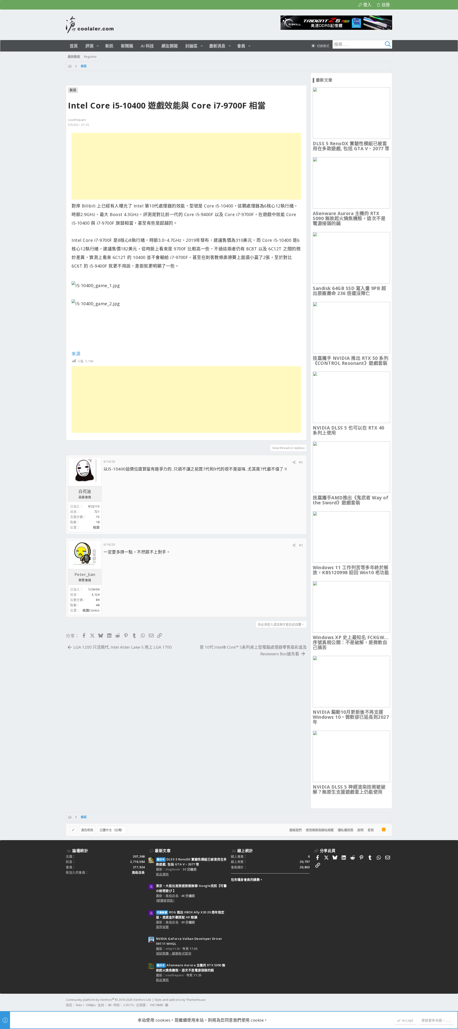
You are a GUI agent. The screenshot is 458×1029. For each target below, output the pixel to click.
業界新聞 (162, 927)
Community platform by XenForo (108, 1000)
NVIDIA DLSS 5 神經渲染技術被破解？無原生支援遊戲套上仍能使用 (349, 789)
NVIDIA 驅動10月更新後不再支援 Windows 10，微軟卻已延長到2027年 (351, 717)
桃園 (96, 527)
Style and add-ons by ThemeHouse (180, 1000)
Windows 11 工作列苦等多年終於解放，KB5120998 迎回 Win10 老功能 (351, 570)
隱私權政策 (345, 830)
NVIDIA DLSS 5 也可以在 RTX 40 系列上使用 (348, 430)
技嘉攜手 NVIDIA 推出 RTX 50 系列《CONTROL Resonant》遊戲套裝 (350, 360)
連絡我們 (295, 830)
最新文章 (163, 850)
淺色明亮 (87, 830)
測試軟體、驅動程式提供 (174, 953)
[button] (97, 45)
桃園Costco (91, 610)
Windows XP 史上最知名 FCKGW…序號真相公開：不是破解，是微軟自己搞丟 (350, 642)
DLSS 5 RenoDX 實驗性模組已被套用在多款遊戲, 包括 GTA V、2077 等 (351, 146)
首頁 (371, 830)
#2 (301, 462)
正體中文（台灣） (111, 830)
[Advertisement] (186, 166)
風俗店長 (138, 872)
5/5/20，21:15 (78, 125)
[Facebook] (390, 1002)
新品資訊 (162, 874)
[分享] (294, 462)
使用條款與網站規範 (320, 830)
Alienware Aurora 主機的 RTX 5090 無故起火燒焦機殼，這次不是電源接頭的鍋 (349, 218)
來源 (76, 354)
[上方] (377, 830)
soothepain (77, 120)
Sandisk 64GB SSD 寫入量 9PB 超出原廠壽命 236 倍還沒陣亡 (349, 290)
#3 (301, 545)
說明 (360, 830)
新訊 (73, 90)
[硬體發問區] (165, 900)
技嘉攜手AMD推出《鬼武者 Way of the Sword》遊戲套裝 (350, 500)
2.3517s (128, 1005)
